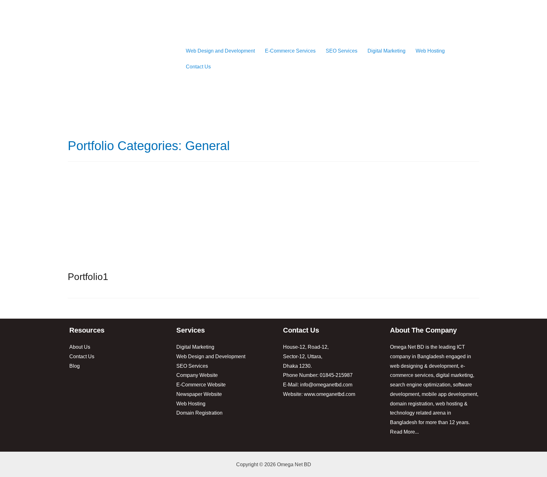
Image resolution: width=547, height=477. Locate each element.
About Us (79, 347)
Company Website (197, 375)
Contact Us (198, 66)
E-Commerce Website (201, 384)
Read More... (404, 432)
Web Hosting (430, 51)
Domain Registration (199, 413)
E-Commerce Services (290, 51)
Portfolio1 (88, 276)
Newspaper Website (199, 394)
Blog (74, 366)
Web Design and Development (220, 51)
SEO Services (341, 51)
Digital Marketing (387, 51)
